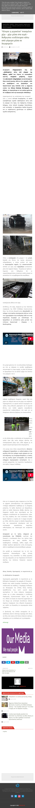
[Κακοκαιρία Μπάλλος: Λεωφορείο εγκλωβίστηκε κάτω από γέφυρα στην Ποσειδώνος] (16, 340)
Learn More (15, 12)
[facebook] (12, 796)
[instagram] (19, 796)
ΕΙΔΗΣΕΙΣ (12, 24)
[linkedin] (23, 796)
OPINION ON (22, 805)
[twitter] (15, 796)
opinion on (5, 47)
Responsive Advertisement (17, 15)
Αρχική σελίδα (6, 24)
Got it (22, 12)
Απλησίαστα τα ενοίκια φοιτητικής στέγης (20, 696)
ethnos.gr (5, 622)
